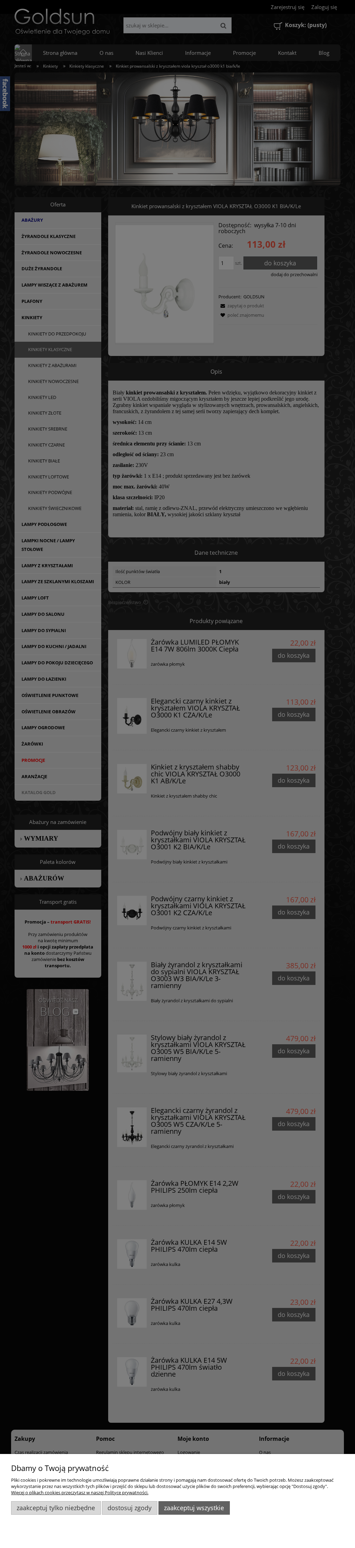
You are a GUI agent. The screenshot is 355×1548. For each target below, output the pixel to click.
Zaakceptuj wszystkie (194, 1508)
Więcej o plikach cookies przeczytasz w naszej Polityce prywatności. (79, 1492)
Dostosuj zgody (129, 1508)
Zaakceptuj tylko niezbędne (56, 1508)
